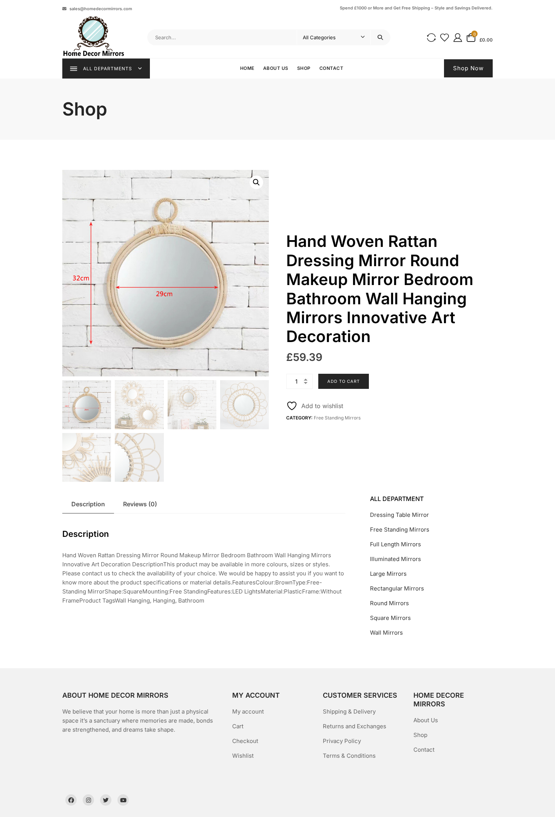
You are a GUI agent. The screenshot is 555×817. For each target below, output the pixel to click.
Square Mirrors (390, 617)
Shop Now (468, 68)
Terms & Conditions (349, 755)
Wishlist (243, 755)
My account (248, 711)
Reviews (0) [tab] (140, 504)
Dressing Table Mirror (399, 514)
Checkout (245, 741)
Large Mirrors (388, 573)
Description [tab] (88, 504)
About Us (275, 68)
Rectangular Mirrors (397, 588)
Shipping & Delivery (349, 711)
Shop (304, 68)
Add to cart (343, 381)
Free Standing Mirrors (337, 418)
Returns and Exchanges (354, 726)
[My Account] (457, 37)
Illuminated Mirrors (395, 559)
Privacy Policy (342, 741)
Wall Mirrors (386, 632)
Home (247, 68)
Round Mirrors (389, 603)
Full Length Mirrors (395, 544)
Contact (331, 68)
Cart (238, 726)
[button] (256, 182)
